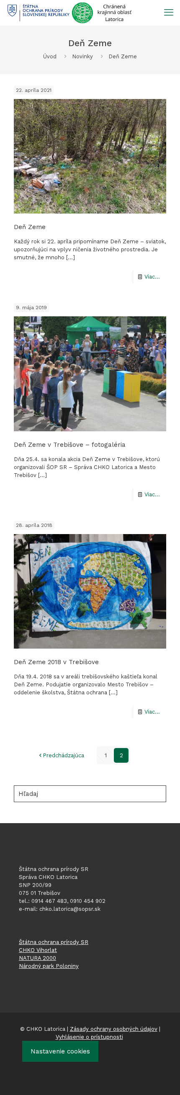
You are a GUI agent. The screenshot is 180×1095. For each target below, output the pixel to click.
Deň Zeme (30, 227)
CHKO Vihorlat (38, 950)
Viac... (152, 277)
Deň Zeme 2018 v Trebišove (56, 662)
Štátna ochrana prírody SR (53, 942)
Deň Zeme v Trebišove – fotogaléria (70, 444)
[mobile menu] (169, 12)
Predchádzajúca (63, 755)
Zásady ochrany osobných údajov (113, 1029)
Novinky (82, 56)
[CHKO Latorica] (69, 12)
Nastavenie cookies (60, 1051)
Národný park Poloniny (49, 966)
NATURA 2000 (37, 958)
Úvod (50, 56)
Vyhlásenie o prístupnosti (89, 1037)
